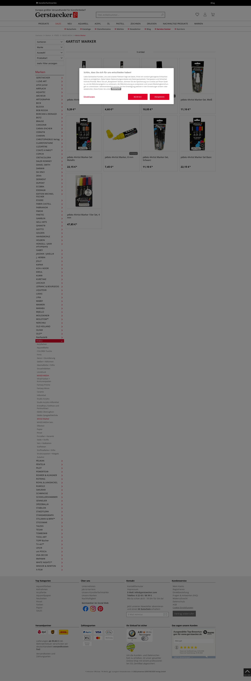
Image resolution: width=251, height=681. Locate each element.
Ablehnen (138, 97)
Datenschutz (116, 89)
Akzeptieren (159, 97)
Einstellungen (89, 97)
